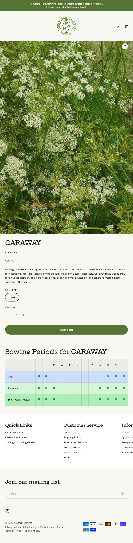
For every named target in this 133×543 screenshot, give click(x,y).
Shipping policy (32, 530)
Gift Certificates (14, 432)
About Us (127, 432)
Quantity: (10, 307)
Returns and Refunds (75, 442)
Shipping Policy (72, 437)
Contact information (50, 527)
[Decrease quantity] (10, 315)
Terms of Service (73, 452)
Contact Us (70, 432)
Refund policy (29, 527)
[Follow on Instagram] (7, 511)
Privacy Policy (72, 447)
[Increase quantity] (23, 315)
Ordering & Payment (17, 437)
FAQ (66, 457)
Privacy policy (12, 527)
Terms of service (13, 530)
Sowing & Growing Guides (20, 442)
